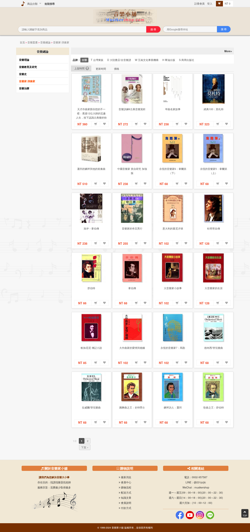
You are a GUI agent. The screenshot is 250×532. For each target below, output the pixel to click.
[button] (96, 124)
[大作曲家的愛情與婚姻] (132, 327)
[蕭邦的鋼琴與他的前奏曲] (91, 148)
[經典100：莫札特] (214, 89)
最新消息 (125, 477)
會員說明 (125, 503)
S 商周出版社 (186, 60)
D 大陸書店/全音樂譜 (119, 60)
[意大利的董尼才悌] (173, 208)
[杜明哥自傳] (214, 208)
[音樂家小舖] (125, 16)
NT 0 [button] (228, 3)
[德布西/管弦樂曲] (214, 327)
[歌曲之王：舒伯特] (214, 387)
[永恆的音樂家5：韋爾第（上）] (214, 148)
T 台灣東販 (97, 60)
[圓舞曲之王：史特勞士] (132, 387)
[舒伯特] (91, 268)
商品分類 (32, 3)
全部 (84, 60)
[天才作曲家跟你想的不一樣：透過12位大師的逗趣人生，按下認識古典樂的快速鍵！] (91, 89)
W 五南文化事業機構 (146, 60)
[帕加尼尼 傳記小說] (91, 327)
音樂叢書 (32, 42)
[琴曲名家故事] (173, 89)
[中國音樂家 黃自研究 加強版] (132, 148)
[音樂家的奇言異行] (132, 208)
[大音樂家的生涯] (214, 268)
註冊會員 (199, 3)
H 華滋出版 (168, 60)
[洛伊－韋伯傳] (91, 208)
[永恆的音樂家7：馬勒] (173, 327)
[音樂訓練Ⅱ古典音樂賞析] (132, 89)
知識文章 (125, 497)
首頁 (22, 42)
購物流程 (125, 487)
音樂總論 (45, 42)
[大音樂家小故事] (173, 268)
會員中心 (125, 482)
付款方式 (125, 508)
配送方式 (125, 492)
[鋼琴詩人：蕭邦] (173, 387)
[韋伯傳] (132, 268)
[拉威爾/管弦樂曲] (91, 387)
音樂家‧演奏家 (61, 42)
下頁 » (84, 447)
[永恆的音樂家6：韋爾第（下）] (173, 148)
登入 (209, 3)
